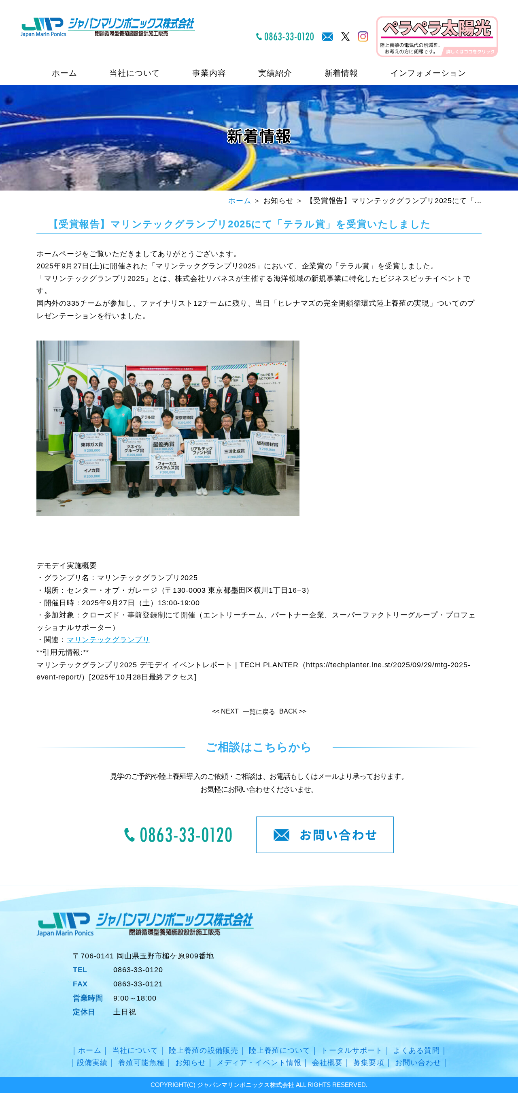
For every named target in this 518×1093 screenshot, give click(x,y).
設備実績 (92, 1063)
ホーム (64, 73)
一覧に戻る (259, 711)
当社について (135, 1050)
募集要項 (368, 1063)
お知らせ (190, 1063)
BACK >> (292, 711)
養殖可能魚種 (141, 1063)
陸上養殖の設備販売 (203, 1050)
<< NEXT (225, 711)
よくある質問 (416, 1050)
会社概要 (327, 1063)
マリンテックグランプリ (108, 640)
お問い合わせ (418, 1063)
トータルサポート (352, 1050)
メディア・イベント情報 (259, 1063)
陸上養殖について (280, 1050)
